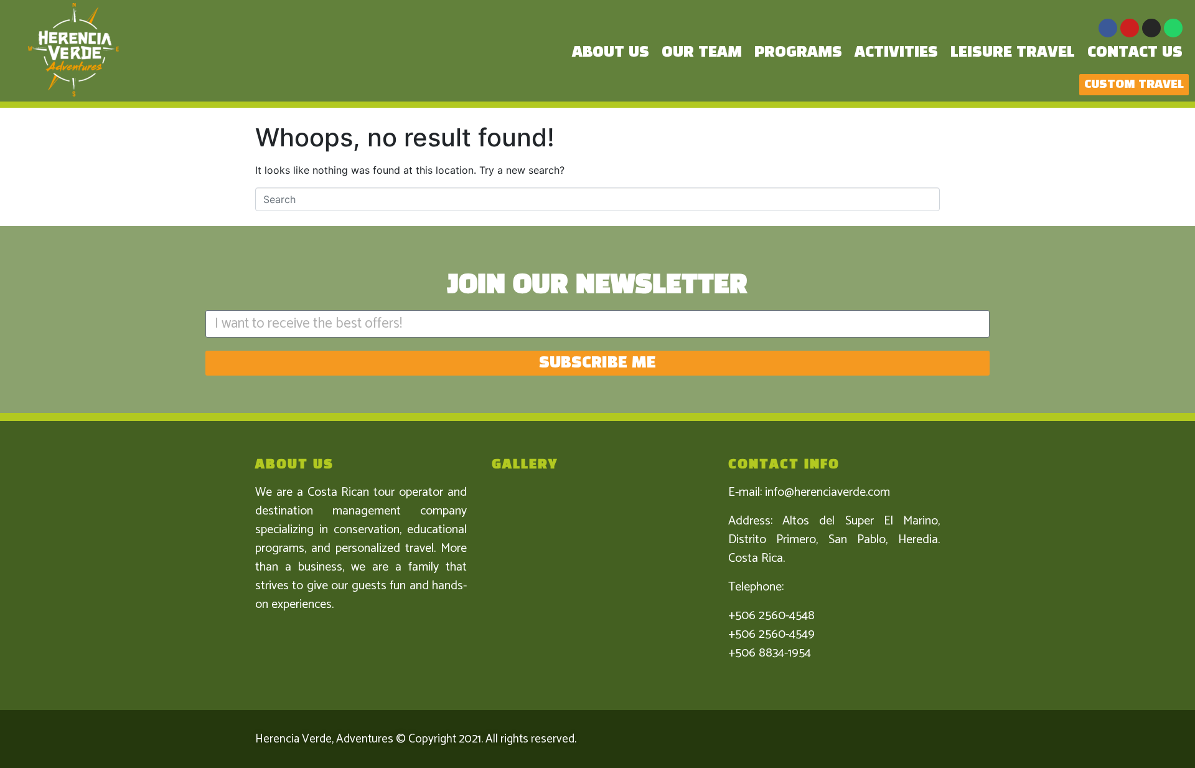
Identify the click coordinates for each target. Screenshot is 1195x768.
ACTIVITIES (896, 52)
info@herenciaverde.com (827, 492)
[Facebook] (1108, 28)
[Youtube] (1129, 28)
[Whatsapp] (1173, 28)
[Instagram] (1151, 28)
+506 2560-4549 (771, 634)
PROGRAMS (798, 52)
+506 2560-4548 (771, 615)
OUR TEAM (702, 52)
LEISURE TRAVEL (1012, 52)
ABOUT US (610, 52)
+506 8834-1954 (769, 653)
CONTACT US (1135, 52)
